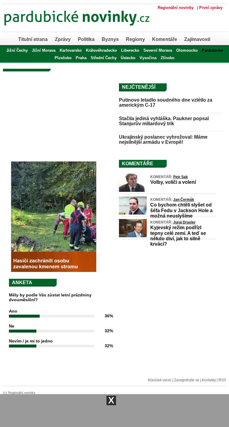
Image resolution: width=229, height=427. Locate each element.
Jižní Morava (43, 50)
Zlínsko (167, 58)
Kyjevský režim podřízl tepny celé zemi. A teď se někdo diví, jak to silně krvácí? (178, 236)
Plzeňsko (63, 58)
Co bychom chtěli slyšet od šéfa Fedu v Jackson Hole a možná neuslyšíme (181, 210)
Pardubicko (212, 50)
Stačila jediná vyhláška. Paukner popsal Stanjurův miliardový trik (164, 121)
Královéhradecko (101, 50)
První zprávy (210, 7)
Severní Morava (157, 50)
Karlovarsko (71, 50)
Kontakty (209, 380)
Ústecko (128, 58)
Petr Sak (180, 177)
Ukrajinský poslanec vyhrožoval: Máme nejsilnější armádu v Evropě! (163, 139)
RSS (222, 380)
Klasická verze (159, 380)
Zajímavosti (197, 39)
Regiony (135, 39)
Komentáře (164, 39)
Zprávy (63, 39)
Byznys (110, 39)
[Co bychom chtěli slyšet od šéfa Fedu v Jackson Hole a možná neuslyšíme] (133, 213)
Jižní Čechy (17, 50)
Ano (13, 311)
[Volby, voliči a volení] (133, 190)
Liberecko (130, 50)
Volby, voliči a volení (173, 182)
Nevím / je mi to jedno (31, 341)
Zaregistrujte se (186, 380)
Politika (86, 39)
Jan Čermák (183, 200)
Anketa (22, 282)
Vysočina (148, 58)
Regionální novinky (176, 7)
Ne (11, 326)
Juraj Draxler (184, 222)
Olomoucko (187, 50)
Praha (81, 58)
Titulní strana (33, 39)
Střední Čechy (104, 58)
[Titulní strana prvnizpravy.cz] (100, 29)
